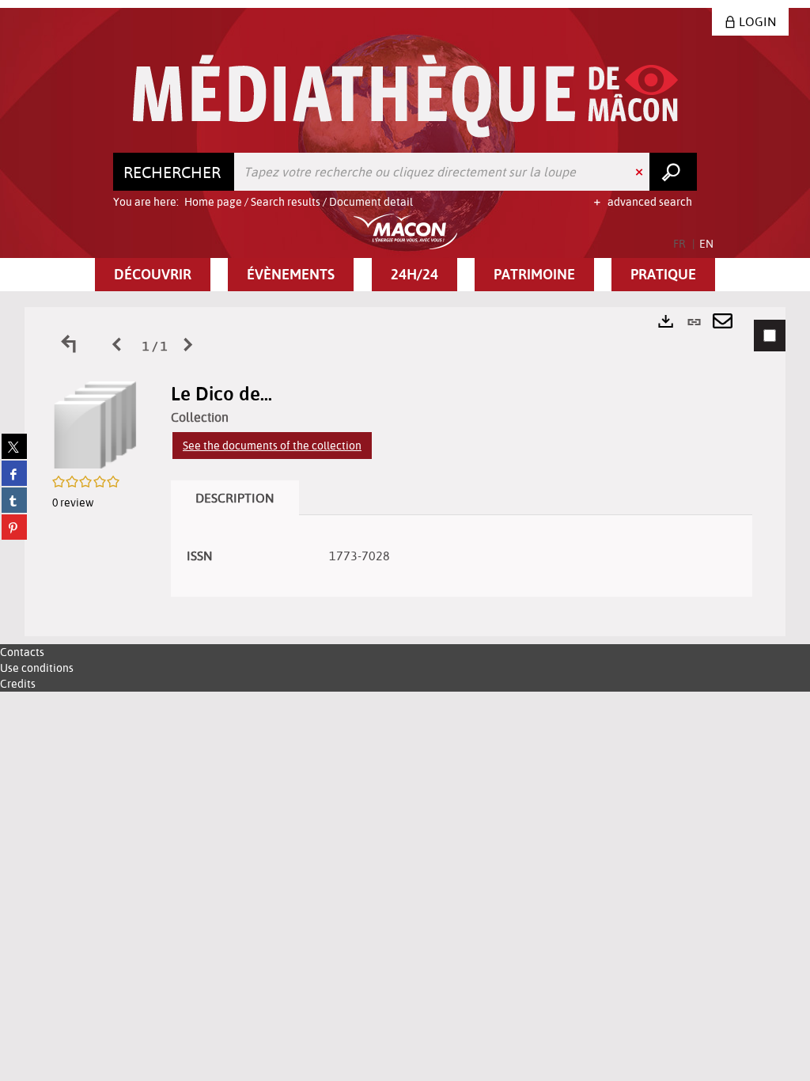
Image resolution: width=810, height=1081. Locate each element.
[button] (152, 274)
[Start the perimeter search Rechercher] (673, 172)
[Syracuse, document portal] (405, 96)
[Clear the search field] (640, 172)
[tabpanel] (405, 471)
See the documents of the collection (272, 445)
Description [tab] (234, 498)
